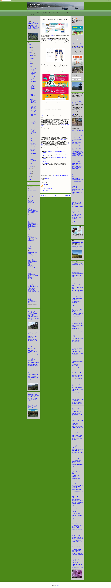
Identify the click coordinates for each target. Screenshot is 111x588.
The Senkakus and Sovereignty (75, 511)
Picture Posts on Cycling (69, 12)
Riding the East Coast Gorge (32, 261)
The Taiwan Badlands (76, 557)
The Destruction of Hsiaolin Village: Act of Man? (77, 385)
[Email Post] (43, 179)
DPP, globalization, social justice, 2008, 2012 (76, 164)
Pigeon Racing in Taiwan (76, 351)
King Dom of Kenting (31, 289)
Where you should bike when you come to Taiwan (77, 270)
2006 (30, 178)
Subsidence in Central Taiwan (77, 464)
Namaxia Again (30, 195)
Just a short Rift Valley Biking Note (32, 91)
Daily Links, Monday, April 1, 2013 (33, 160)
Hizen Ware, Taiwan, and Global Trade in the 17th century (76, 203)
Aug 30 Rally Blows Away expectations (76, 302)
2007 (30, 176)
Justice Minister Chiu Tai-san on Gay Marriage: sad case (77, 560)
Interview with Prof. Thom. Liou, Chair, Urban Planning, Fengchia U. (33, 403)
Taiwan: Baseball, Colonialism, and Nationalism (77, 158)
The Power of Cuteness (76, 181)
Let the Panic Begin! (32, 141)
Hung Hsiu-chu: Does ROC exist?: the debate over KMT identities (77, 310)
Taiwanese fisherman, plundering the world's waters (77, 500)
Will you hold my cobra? (76, 518)
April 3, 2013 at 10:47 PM (48, 188)
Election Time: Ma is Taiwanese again (75, 424)
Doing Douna (30, 201)
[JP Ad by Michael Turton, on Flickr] (77, 233)
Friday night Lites (33, 81)
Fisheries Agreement (32, 95)
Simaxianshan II (30, 259)
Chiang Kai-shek (54, 175)
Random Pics (30, 278)
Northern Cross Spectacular (32, 258)
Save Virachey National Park (77, 43)
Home (38, 10)
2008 (30, 174)
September (32, 58)
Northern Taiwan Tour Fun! (32, 237)
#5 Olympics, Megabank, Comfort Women (32, 314)
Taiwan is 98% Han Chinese (77, 532)
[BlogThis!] (43, 175)
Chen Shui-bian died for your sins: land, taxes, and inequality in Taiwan (77, 526)
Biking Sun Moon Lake (31, 271)
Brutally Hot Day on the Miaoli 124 (33, 224)
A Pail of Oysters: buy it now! (33, 344)
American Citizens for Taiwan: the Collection (46, 14)
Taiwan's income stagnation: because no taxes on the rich (77, 427)
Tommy (45, 184)
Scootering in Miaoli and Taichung (33, 196)
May (31, 64)
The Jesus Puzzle (77, 237)
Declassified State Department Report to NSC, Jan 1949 (77, 196)
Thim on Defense (33, 153)
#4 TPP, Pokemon (31, 315)
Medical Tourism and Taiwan (77, 529)
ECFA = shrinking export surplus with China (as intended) (76, 461)
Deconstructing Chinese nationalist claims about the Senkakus (77, 446)
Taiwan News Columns (32, 14)
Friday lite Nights (33, 151)
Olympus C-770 (78, 100)
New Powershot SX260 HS (32, 274)
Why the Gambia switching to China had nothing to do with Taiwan (77, 291)
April (31, 66)
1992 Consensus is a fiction (77, 387)
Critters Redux (30, 270)
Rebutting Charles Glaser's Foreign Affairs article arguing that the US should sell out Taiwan (77, 555)
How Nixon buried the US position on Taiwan (76, 281)
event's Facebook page (53, 67)
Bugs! (29, 263)
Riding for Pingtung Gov (45, 10)
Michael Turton (80, 18)
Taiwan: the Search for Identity (33, 362)
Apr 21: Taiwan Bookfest (32, 150)
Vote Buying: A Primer (76, 316)
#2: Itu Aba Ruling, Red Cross (33, 318)
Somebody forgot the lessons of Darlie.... (33, 114)
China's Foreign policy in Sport (77, 135)
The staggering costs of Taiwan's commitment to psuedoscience (76, 550)
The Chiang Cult (75, 146)
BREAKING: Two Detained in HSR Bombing (33, 107)
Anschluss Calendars (76, 380)
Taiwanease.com (78, 35)
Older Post (67, 195)
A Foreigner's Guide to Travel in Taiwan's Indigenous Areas (33, 370)
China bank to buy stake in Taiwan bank (50, 160)
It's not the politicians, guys (77, 378)
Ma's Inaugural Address (76, 266)
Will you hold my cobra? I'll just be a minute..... (33, 111)
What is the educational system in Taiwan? (76, 458)
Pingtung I (29, 296)
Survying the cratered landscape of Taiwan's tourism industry (77, 414)
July (31, 61)
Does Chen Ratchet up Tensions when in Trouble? (77, 279)
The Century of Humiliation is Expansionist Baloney (77, 314)
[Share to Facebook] (45, 175)
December (32, 53)
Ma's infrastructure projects (77, 441)
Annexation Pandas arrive (76, 296)
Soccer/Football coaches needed (32, 118)
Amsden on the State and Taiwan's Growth (76, 143)
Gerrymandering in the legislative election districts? (77, 393)
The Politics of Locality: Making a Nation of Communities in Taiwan (33, 333)
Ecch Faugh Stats (75, 562)
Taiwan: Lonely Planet (32, 381)
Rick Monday (45, 163)
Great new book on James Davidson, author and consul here (33, 28)
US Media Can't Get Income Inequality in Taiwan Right (77, 436)
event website (49, 39)
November (32, 55)
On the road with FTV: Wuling (32, 238)
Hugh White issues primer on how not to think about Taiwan (77, 538)
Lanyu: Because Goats (31, 212)
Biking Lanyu (30, 221)
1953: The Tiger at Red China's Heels (76, 187)
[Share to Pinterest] (46, 175)
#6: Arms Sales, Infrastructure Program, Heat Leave (33, 312)
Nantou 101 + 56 (30, 200)
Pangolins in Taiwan (75, 197)
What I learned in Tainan (31, 290)
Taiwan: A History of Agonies (33, 346)
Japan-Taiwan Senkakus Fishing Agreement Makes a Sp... (33, 137)
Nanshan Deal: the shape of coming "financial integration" (77, 403)
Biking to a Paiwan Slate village (33, 211)
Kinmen (29, 241)
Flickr (74, 108)
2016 (30, 47)
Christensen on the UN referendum (76, 476)
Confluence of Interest (76, 513)
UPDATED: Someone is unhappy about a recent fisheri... (33, 77)
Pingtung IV (29, 299)
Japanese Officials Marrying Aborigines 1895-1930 (77, 161)
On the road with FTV (31, 266)
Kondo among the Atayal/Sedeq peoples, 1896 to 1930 (38, 12)
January (31, 166)
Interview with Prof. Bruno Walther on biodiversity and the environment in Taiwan (33, 395)
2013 (30, 52)
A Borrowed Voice (31, 372)
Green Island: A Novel (32, 348)
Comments (75, 79)
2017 (30, 46)
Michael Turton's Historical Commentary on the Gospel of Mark (77, 247)
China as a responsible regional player (76, 397)
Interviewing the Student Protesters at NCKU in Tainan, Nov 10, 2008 (33, 406)
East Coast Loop (30, 225)
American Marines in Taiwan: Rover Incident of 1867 (77, 535)
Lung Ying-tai (61, 175)
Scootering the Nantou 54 (32, 210)
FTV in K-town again (31, 247)
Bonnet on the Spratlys (76, 145)
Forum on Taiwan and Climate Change (33, 73)
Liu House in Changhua (31, 288)
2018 (30, 44)
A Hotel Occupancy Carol (76, 411)
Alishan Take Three (31, 240)
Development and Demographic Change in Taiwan (32, 351)
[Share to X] (44, 175)
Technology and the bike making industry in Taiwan (76, 133)
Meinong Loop (30, 228)
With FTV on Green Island (32, 220)
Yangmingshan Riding (31, 267)
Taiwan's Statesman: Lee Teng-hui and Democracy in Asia (33, 365)
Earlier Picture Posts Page (32, 306)
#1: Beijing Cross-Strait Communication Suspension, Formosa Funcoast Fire (33, 320)
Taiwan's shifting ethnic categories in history (76, 341)
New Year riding (30, 300)
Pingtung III (29, 298)
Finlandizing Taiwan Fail (76, 137)
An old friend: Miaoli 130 (31, 284)
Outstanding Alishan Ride (32, 254)
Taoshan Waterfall (46, 155)
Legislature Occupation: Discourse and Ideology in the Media (77, 472)
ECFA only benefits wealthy (77, 494)
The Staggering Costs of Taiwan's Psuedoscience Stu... (33, 131)
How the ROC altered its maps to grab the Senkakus (77, 131)
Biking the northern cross (32, 223)
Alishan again (30, 236)
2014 (30, 50)
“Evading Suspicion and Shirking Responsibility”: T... (33, 101)
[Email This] (41, 175)
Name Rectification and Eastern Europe (76, 356)
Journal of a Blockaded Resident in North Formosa (33, 377)
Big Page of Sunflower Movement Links (55, 12)
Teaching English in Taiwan (77, 242)
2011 (30, 170)
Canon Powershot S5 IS (76, 101)
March (31, 163)
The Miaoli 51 (30, 216)
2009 (30, 173)
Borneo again (30, 277)
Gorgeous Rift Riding (31, 265)
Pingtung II (29, 297)
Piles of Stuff (30, 262)
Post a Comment (45, 190)
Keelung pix (30, 264)
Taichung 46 (30, 248)
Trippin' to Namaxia (31, 202)
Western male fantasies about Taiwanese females (77, 450)
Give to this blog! (31, 10)
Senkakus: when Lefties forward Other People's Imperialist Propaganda (76, 432)
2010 (30, 171)
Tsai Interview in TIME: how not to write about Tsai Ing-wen (77, 264)
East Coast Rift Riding (31, 283)
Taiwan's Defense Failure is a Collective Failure (77, 343)
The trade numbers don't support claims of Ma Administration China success (77, 418)
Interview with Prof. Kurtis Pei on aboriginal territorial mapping (33, 399)
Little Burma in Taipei (31, 239)
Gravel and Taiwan (75, 318)
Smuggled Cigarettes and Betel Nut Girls (76, 209)
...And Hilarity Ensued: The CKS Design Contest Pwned (33, 156)
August (31, 60)
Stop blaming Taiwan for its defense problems (77, 508)
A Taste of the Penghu (31, 260)
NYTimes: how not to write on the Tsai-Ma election (77, 469)
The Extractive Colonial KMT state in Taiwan (77, 307)
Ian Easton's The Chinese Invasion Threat (32, 337)
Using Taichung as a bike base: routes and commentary (77, 273)
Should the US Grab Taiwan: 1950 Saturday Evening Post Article (77, 184)
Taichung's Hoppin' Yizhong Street (33, 291)
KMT (58, 175)
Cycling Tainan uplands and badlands (33, 23)
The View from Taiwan (36, 4)
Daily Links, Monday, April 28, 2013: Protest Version (33, 69)
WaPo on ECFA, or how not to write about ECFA (77, 354)
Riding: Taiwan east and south (33, 144)
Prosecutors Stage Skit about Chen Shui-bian (77, 400)
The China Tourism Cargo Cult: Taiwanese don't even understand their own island (77, 541)
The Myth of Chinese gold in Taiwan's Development (77, 382)
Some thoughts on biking (76, 489)
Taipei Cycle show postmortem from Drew (50, 161)
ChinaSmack (63, 139)
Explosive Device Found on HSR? (33, 127)
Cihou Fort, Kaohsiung (31, 209)
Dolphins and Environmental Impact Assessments (77, 376)
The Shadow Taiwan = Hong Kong (33, 146)
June (31, 63)
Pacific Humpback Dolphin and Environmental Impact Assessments (77, 486)
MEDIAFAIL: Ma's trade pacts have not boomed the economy (77, 520)
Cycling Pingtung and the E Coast (33, 22)
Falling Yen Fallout (32, 83)
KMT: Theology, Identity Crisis (77, 338)
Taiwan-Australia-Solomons (77, 523)
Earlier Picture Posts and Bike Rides (57, 10)
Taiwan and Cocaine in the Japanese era (77, 544)
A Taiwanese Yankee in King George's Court (77, 365)
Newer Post (43, 195)
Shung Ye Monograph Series (33, 374)
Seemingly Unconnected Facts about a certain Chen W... (33, 122)
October (31, 56)
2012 (30, 168)
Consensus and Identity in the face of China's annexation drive (77, 492)
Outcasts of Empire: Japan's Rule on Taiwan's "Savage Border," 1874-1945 (33, 340)
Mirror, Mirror (74, 406)
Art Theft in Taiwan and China (77, 172)
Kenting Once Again (31, 285)
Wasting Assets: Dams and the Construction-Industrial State (77, 323)
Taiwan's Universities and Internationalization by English (77, 179)
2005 (30, 179)
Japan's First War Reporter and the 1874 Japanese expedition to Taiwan (77, 167)
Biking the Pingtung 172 (31, 222)
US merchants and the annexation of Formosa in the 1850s (77, 175)
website (52, 35)
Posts (74, 77)
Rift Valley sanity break (31, 207)
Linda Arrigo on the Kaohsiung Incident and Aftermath (77, 503)
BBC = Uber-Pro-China (76, 531)
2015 (30, 49)
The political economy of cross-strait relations (76, 215)
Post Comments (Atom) (58, 198)
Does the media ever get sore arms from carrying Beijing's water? (77, 284)
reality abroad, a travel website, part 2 (61, 154)
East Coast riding (30, 208)
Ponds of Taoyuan (75, 483)
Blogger (57, 585)
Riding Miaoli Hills (30, 229)
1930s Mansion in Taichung (32, 232)
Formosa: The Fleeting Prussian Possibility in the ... (32, 87)
